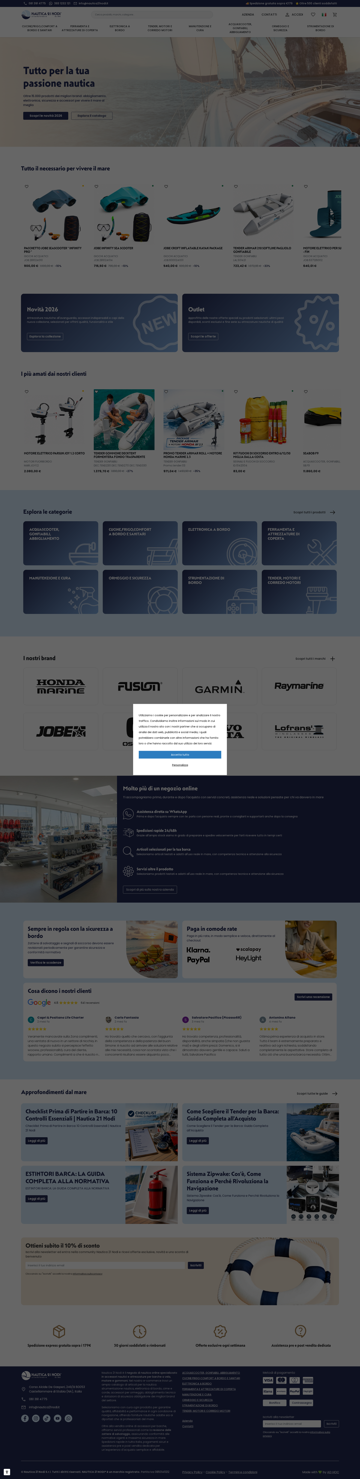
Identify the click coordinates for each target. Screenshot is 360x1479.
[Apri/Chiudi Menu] (7, 1472)
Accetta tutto (180, 755)
